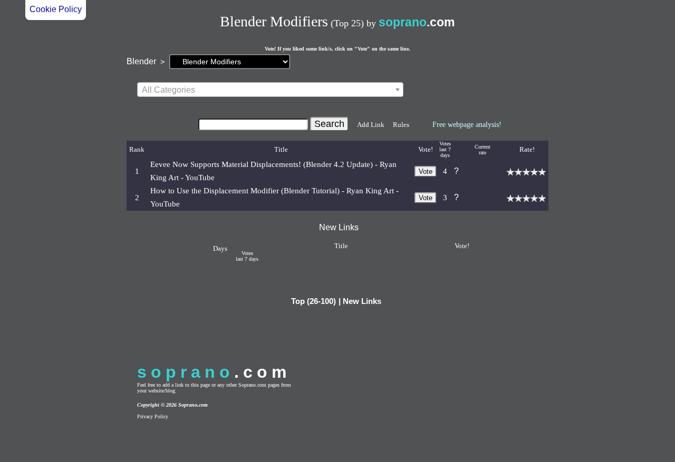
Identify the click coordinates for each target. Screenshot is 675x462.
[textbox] (270, 90)
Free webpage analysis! (467, 125)
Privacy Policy (152, 416)
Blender (141, 61)
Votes (445, 143)
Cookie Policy (56, 9)
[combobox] (270, 89)
